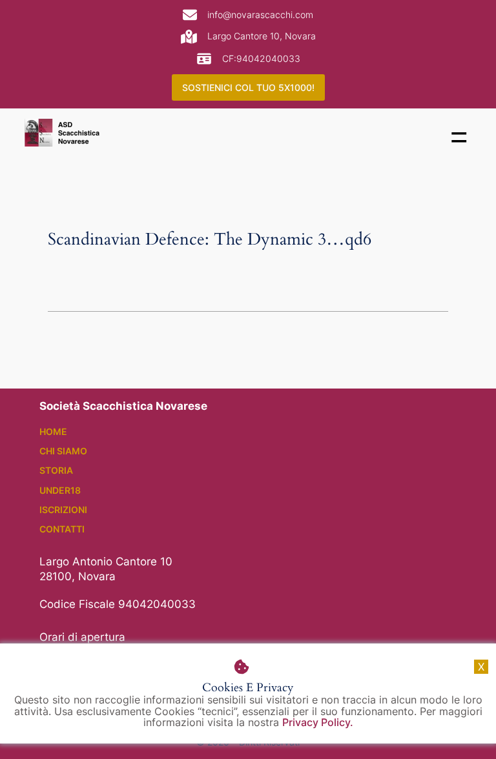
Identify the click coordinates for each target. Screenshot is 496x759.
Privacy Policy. (317, 722)
